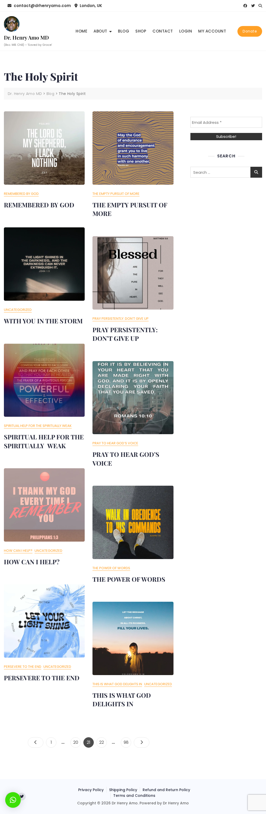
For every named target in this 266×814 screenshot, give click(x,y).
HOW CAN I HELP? (31, 561)
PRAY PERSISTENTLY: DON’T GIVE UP (125, 334)
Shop (140, 31)
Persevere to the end (22, 666)
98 (127, 742)
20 (77, 742)
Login (185, 31)
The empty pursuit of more (115, 193)
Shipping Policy (123, 789)
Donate (250, 31)
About (100, 31)
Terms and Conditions (134, 795)
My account (212, 31)
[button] (13, 800)
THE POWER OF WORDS (128, 579)
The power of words (111, 568)
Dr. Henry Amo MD (26, 37)
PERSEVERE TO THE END (41, 678)
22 (103, 742)
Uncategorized (18, 309)
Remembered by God (21, 193)
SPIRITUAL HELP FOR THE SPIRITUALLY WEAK (44, 441)
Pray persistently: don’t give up (120, 318)
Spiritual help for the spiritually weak (38, 425)
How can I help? (18, 550)
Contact (162, 31)
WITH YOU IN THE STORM (43, 321)
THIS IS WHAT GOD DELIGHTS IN (121, 699)
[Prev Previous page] (35, 742)
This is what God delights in (117, 684)
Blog (123, 31)
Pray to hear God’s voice (115, 443)
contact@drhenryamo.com (42, 5)
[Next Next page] (141, 742)
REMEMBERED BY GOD (39, 205)
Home (81, 31)
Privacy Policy (91, 789)
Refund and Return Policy (166, 789)
